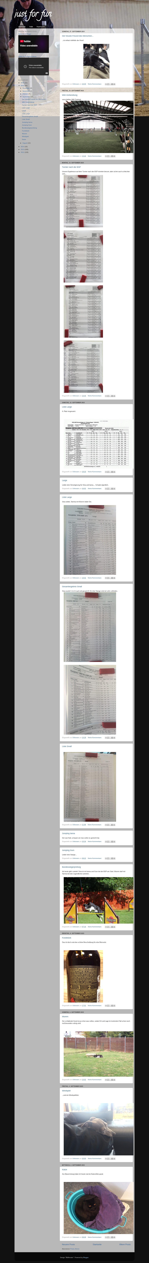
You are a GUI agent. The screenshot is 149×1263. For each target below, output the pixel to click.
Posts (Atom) (74, 1249)
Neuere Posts (68, 1244)
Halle (31, 27)
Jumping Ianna (68, 833)
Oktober (25, 94)
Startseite (22, 27)
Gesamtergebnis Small (72, 586)
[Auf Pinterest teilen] (114, 84)
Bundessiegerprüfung (71, 867)
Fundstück (66, 938)
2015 (23, 85)
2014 (23, 146)
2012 (23, 152)
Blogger (85, 1257)
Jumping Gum (68, 850)
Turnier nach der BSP (71, 167)
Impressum (41, 27)
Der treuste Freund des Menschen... (77, 36)
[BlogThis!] (108, 84)
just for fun (33, 14)
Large (64, 480)
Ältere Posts (125, 1244)
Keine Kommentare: (95, 84)
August (25, 143)
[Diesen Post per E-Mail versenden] (106, 84)
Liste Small (67, 746)
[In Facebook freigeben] (112, 84)
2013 (23, 149)
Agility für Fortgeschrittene (27, 56)
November (26, 91)
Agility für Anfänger (24, 34)
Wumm (65, 1016)
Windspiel (66, 1091)
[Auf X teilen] (110, 84)
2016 (23, 83)
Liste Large (67, 407)
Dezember (26, 88)
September (26, 97)
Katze (64, 1169)
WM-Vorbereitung (69, 95)
